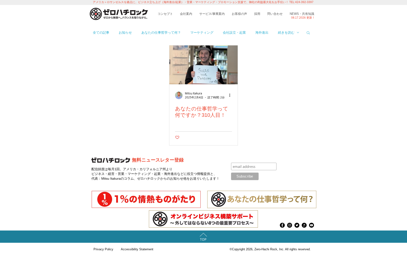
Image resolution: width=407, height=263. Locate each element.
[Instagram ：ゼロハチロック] (289, 225)
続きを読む (286, 32)
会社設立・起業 (234, 32)
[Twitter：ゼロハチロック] (296, 225)
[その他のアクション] (231, 95)
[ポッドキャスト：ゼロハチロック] (304, 225)
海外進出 (262, 32)
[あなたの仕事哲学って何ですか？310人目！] (203, 64)
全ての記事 (101, 32)
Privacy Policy (103, 249)
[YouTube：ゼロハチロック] (311, 225)
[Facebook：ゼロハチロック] (282, 225)
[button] (308, 33)
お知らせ (125, 32)
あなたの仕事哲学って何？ (161, 32)
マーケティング (201, 32)
